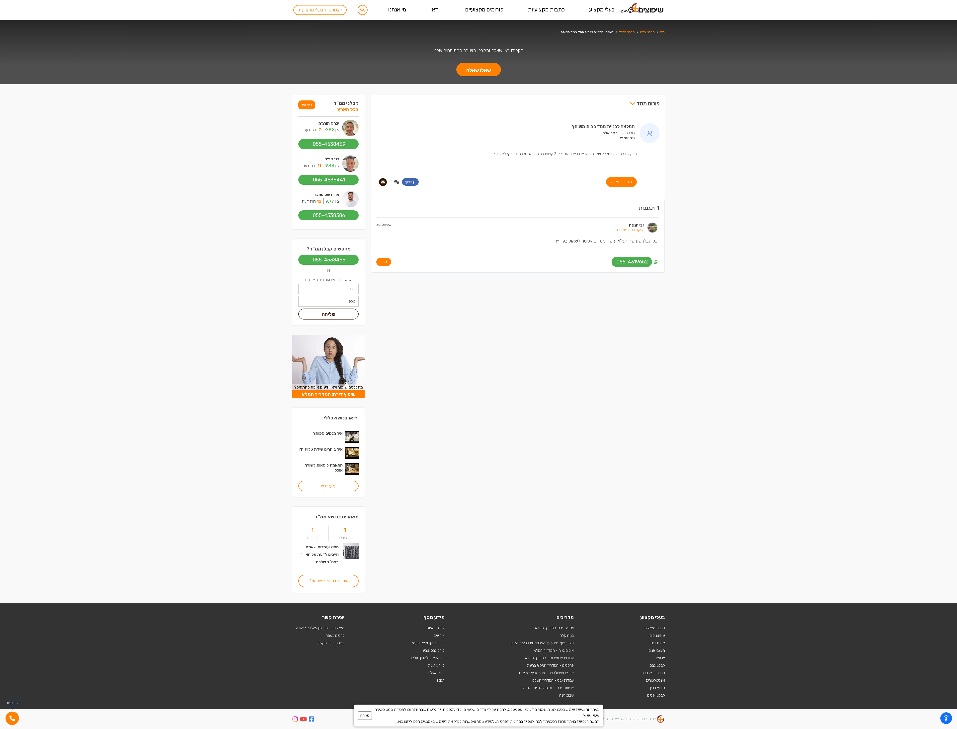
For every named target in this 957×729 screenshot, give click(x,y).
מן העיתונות (436, 665)
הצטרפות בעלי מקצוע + (320, 10)
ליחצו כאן (405, 721)
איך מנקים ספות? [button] (328, 433)
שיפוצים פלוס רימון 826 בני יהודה (320, 628)
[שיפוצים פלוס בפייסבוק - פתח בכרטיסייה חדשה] (311, 720)
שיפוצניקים (657, 635)
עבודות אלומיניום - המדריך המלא (549, 658)
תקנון (441, 680)
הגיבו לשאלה (621, 181)
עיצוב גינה (566, 695)
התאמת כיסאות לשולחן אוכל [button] (323, 468)
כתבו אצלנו (436, 673)
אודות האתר (436, 628)
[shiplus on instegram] (295, 719)
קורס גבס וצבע (434, 650)
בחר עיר (306, 105)
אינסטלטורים (655, 680)
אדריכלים (658, 643)
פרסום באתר (335, 635)
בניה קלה (567, 635)
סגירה (365, 715)
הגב (384, 261)
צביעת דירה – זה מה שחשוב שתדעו (548, 688)
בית (662, 32)
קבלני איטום (656, 695)
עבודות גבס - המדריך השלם (553, 680)
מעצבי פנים (656, 650)
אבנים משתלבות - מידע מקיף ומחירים (546, 673)
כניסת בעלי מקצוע (331, 643)
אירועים (439, 635)
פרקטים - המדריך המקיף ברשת (550, 665)
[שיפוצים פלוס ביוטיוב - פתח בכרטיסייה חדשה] (303, 720)
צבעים (660, 658)
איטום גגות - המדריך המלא (554, 650)
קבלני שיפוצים (654, 628)
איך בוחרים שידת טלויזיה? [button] (321, 449)
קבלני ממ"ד (627, 32)
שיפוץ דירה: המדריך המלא (554, 628)
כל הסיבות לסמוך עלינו (428, 658)
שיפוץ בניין (657, 688)
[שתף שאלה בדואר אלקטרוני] (383, 182)
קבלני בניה (647, 32)
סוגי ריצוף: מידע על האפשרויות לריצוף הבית (542, 643)
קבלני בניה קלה (653, 673)
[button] (363, 10)
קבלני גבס (657, 665)
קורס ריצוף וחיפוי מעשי (428, 643)
